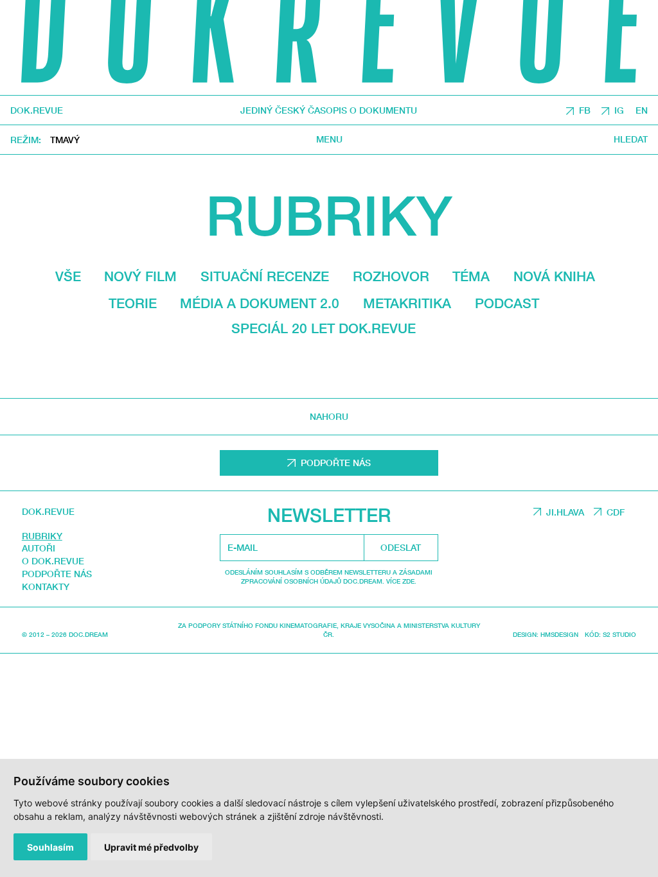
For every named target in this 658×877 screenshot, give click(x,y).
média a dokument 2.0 (259, 303)
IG (619, 110)
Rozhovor (391, 276)
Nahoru (329, 416)
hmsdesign (559, 634)
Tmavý (65, 139)
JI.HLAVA (565, 512)
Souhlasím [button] (50, 847)
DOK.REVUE (36, 110)
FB (585, 110)
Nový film (140, 276)
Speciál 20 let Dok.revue (323, 328)
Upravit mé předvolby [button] (151, 847)
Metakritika (407, 303)
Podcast (507, 303)
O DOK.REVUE (53, 560)
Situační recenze (264, 276)
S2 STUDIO (619, 634)
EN (642, 110)
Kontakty (45, 586)
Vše (68, 276)
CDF (616, 512)
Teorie (133, 303)
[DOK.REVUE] (329, 47)
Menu (329, 139)
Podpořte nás (57, 573)
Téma (471, 276)
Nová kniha (554, 276)
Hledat (631, 139)
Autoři (38, 548)
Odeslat (400, 547)
